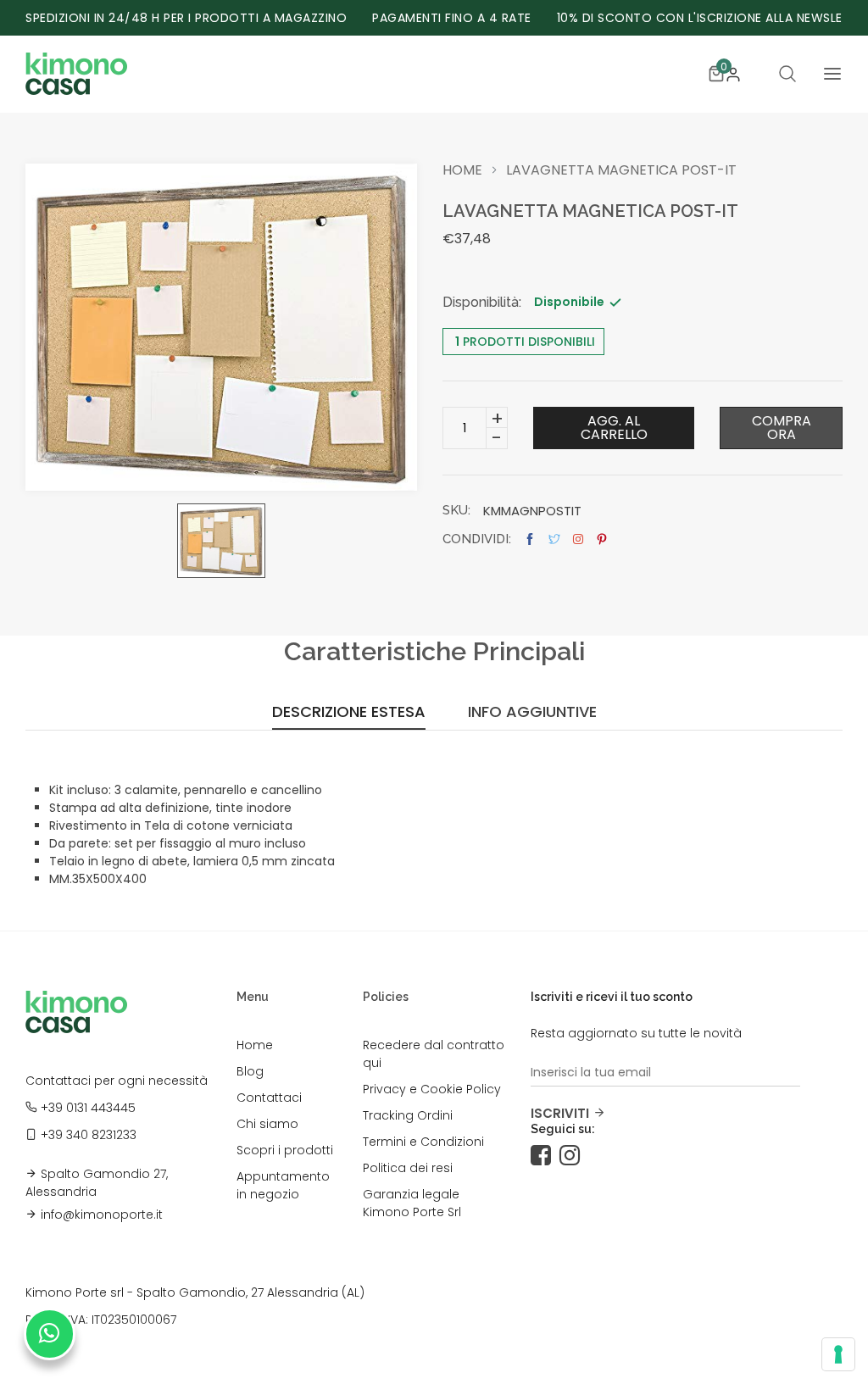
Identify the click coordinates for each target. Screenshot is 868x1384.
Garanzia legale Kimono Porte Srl (412, 1203)
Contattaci (269, 1097)
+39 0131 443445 (88, 1107)
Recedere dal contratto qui (433, 1054)
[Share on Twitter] (554, 539)
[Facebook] (545, 1156)
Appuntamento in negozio (283, 1185)
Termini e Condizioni (423, 1141)
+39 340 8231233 (88, 1134)
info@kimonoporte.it (102, 1214)
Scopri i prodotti (284, 1150)
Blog (250, 1071)
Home (462, 170)
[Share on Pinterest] (602, 539)
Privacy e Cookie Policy (432, 1089)
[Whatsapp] (49, 1334)
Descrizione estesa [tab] (349, 713)
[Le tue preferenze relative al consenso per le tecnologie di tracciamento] (838, 1354)
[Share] (578, 539)
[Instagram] (573, 1156)
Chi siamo (267, 1123)
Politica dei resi (408, 1167)
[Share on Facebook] (530, 539)
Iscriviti (560, 1113)
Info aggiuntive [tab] (532, 713)
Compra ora (781, 427)
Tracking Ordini (408, 1115)
